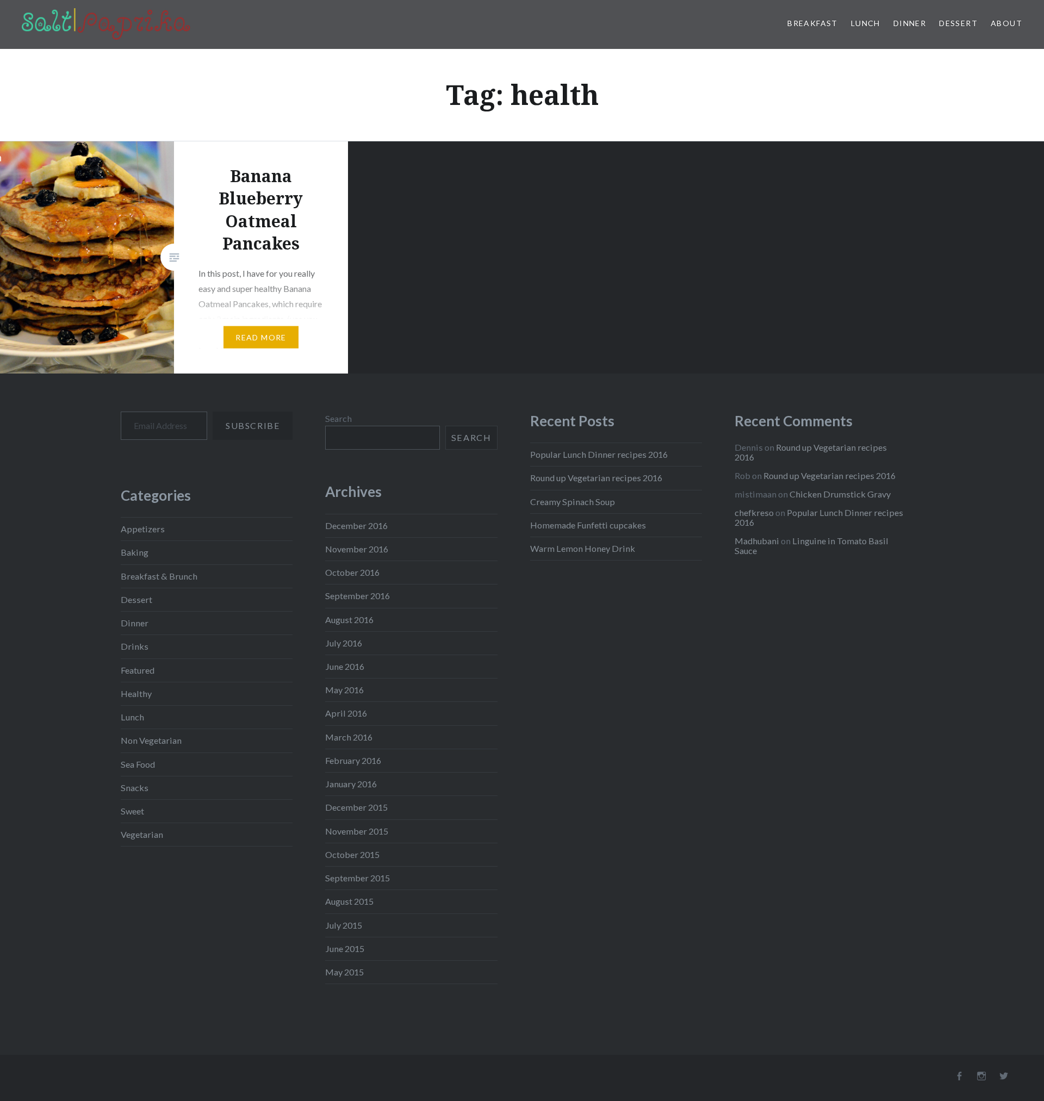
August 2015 (349, 901)
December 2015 (356, 807)
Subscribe (252, 425)
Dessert (958, 23)
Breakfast (812, 23)
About (1006, 23)
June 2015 (344, 948)
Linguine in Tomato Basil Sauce (811, 546)
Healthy (136, 693)
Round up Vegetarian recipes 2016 (596, 477)
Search (338, 418)
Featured (137, 670)
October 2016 (352, 572)
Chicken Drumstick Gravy (840, 494)
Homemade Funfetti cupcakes (588, 525)
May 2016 (344, 690)
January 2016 (351, 784)
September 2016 (357, 595)
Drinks (134, 646)
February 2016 (353, 760)
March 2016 (348, 737)
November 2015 (356, 831)
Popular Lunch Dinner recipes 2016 (599, 454)
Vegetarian (142, 834)
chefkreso (754, 512)
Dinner (909, 23)
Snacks (134, 787)
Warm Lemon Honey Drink (582, 548)
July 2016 (343, 643)
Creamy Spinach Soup (572, 501)
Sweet (132, 811)
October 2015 (352, 854)
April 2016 (346, 713)
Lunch (865, 23)
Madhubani (757, 541)
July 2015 (343, 925)
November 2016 (356, 549)
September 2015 (357, 878)
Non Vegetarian (151, 740)
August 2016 (349, 619)
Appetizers (143, 529)
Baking (134, 552)
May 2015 (344, 972)
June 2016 (344, 666)
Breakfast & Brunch (159, 576)
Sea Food (138, 764)
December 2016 (356, 525)
